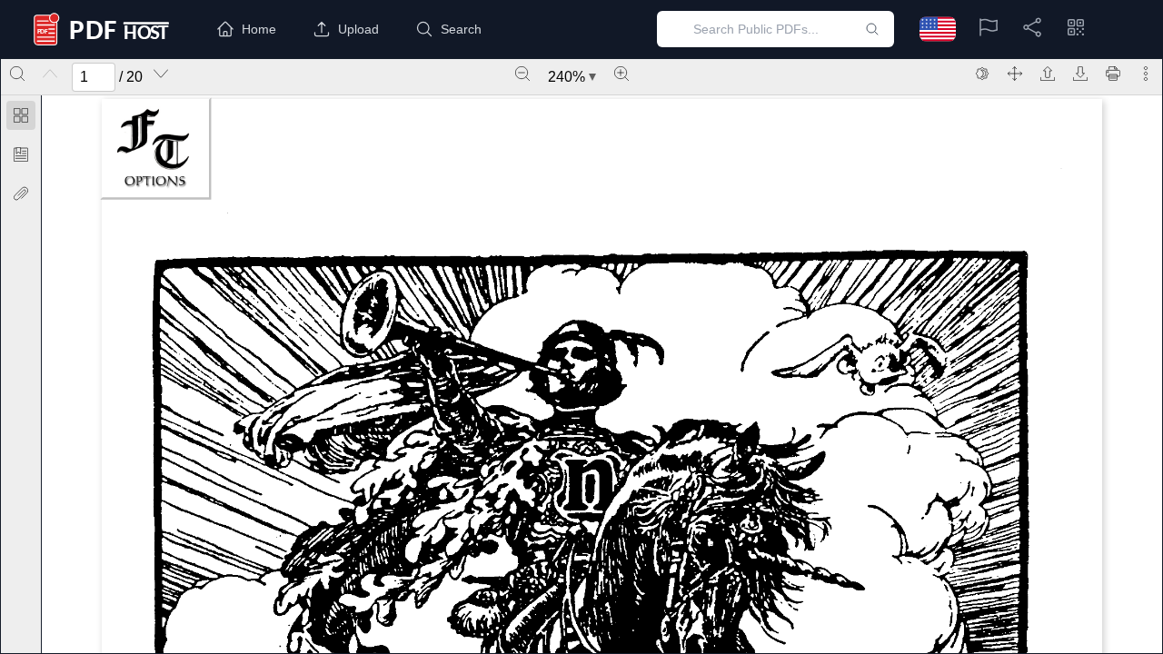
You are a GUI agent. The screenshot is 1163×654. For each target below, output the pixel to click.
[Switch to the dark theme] (982, 73)
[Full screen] (1014, 73)
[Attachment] (20, 193)
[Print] (1113, 73)
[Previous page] (50, 73)
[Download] (1080, 73)
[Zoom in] (621, 73)
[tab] (21, 118)
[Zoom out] (522, 73)
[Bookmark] (20, 154)
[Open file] (1047, 73)
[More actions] (1145, 73)
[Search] (17, 73)
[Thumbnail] (20, 115)
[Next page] (160, 73)
